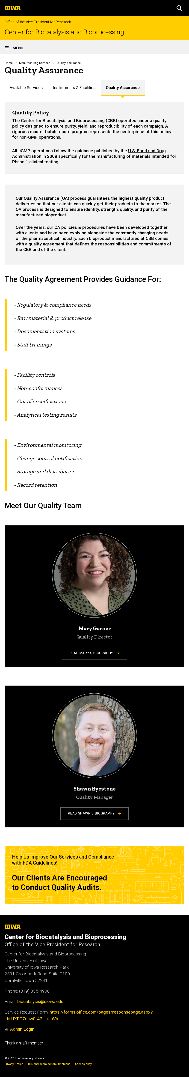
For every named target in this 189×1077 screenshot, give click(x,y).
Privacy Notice (14, 1064)
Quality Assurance (123, 87)
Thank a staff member (24, 1043)
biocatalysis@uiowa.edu (40, 1001)
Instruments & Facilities (74, 87)
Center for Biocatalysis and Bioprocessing (64, 32)
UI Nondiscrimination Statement (49, 1064)
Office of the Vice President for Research (38, 22)
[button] (179, 8)
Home (9, 63)
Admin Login (22, 1029)
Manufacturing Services (34, 63)
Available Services (26, 87)
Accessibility (83, 1064)
